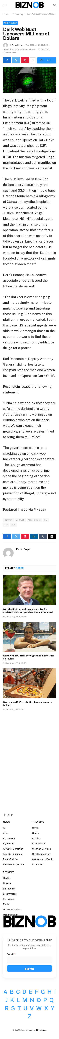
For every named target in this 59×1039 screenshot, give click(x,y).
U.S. (13, 524)
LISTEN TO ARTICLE (46, 60)
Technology (10, 23)
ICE (6, 524)
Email (11, 954)
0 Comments (43, 49)
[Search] (54, 5)
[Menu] (5, 5)
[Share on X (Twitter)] (16, 60)
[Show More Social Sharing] (33, 60)
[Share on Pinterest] (25, 60)
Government (34, 520)
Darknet (8, 520)
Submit (29, 968)
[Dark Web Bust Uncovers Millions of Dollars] (29, 80)
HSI (46, 520)
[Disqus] (29, 759)
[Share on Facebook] (7, 60)
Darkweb (20, 520)
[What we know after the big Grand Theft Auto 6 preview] (29, 637)
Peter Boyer (17, 45)
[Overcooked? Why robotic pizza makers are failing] (29, 683)
